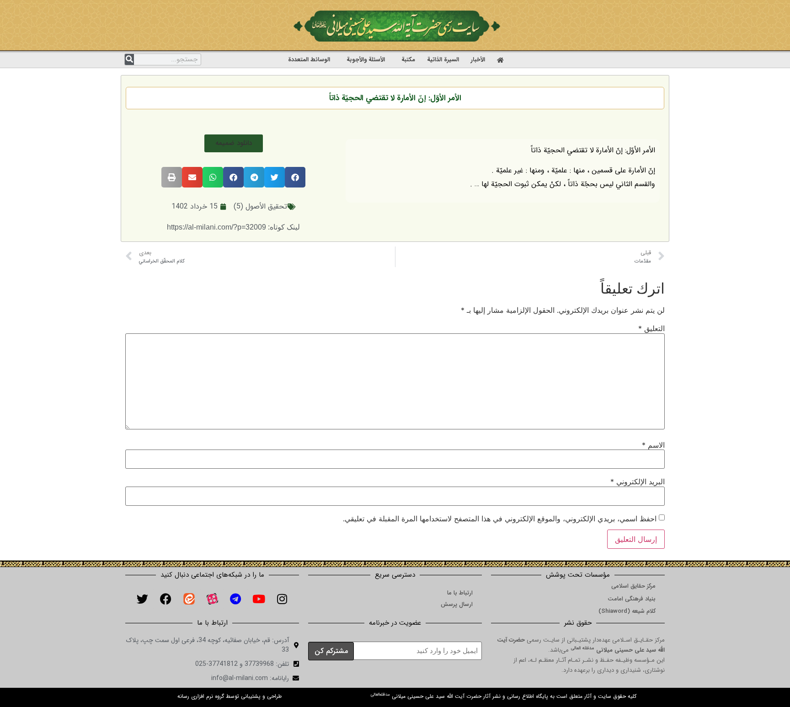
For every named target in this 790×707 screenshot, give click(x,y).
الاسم (653, 445)
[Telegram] (235, 599)
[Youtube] (258, 599)
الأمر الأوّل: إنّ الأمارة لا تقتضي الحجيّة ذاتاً (395, 98)
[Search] (129, 59)
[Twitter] (142, 599)
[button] (233, 143)
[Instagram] (282, 599)
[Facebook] (165, 599)
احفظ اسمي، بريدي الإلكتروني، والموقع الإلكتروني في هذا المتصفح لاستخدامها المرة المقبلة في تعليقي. (500, 518)
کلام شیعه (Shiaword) (627, 611)
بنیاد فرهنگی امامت (632, 599)
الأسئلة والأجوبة (366, 59)
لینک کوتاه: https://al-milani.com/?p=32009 (233, 227)
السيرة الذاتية (443, 59)
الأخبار (478, 59)
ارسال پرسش (457, 604)
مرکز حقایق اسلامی (633, 586)
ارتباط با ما (460, 593)
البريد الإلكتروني (637, 481)
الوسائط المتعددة (309, 59)
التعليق (651, 328)
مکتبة (408, 59)
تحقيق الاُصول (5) (260, 206)
